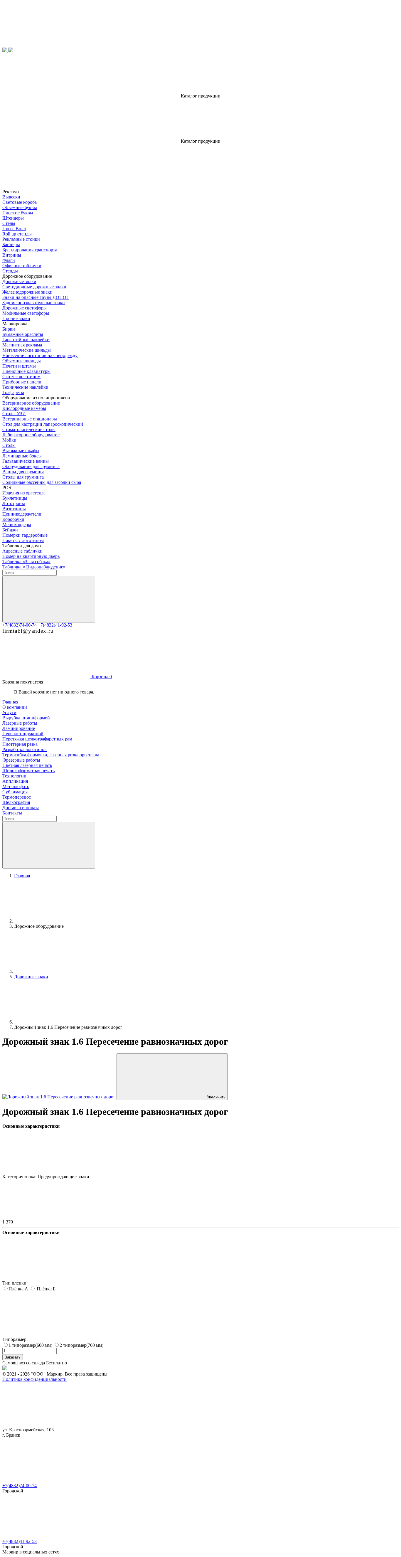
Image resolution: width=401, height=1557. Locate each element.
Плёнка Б (45, 1288)
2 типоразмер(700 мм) (81, 1345)
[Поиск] (48, 599)
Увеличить (216, 1097)
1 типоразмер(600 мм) (31, 1345)
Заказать (13, 1357)
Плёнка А (19, 1288)
